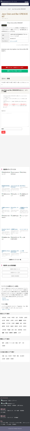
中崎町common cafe (6, 208)
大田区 (12, 320)
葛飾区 (12, 326)
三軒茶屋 (4, 329)
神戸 (20, 343)
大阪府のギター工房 (15, 272)
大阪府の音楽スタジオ (15, 269)
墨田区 (7, 320)
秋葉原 (6, 332)
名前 (2, 129)
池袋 (3, 332)
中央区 (8, 317)
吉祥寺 (15, 332)
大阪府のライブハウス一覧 (15, 259)
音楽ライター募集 (6, 309)
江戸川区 (8, 323)
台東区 (25, 317)
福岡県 (7, 358)
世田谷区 (4, 317)
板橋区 (3, 323)
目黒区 (24, 323)
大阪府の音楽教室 (15, 276)
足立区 (20, 326)
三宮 (23, 343)
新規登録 (26, 2)
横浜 (18, 356)
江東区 (13, 323)
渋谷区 (17, 323)
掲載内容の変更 (5, 299)
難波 (17, 343)
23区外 (24, 326)
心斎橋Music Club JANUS (24, 208)
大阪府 (9, 9)
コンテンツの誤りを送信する (23, 44)
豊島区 (16, 326)
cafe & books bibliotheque (15, 186)
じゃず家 (22, 251)
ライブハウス (3, 9)
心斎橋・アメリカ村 (9, 343)
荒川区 (7, 326)
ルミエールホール (24, 229)
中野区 (13, 317)
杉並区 (24, 320)
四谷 (16, 329)
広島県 (3, 358)
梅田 (3, 343)
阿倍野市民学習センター (6, 186)
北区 (17, 317)
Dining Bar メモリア (14, 208)
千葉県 (14, 356)
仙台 (6, 356)
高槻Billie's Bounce (6, 251)
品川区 (3, 320)
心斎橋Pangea (14, 229)
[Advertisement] (15, 151)
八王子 (19, 332)
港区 (21, 323)
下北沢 (8, 329)
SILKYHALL (23, 186)
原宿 (13, 329)
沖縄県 (12, 358)
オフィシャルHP (13, 41)
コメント (3, 110)
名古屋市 (22, 356)
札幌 (3, 356)
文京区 (16, 320)
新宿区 (20, 320)
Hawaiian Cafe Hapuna (6, 229)
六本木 (24, 329)
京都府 (3, 345)
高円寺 (11, 332)
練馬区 (3, 326)
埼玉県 (10, 356)
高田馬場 (20, 329)
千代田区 (21, 317)
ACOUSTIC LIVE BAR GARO (15, 251)
